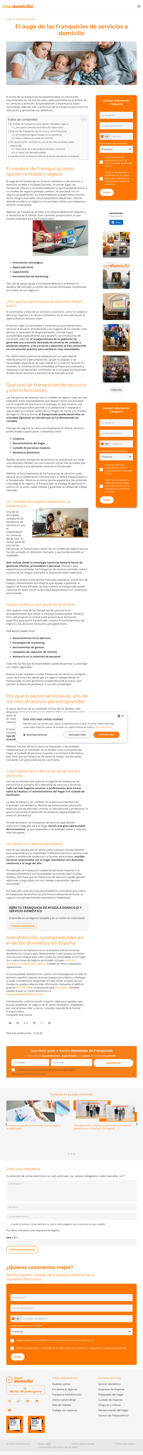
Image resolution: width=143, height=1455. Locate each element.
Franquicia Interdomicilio (67, 1394)
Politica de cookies (125, 1443)
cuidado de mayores (33, 963)
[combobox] (105, 136)
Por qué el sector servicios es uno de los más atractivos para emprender (42, 143)
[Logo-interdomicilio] (19, 6)
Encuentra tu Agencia (64, 1389)
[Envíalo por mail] (10, 1023)
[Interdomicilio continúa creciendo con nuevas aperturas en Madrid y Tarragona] (105, 1111)
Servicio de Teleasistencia (113, 1415)
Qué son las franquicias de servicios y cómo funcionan (38, 131)
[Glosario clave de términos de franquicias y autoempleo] (38, 1111)
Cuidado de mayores (110, 1399)
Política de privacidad (83, 1443)
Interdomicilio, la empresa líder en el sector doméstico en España (44, 156)
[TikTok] (18, 1401)
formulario (61, 987)
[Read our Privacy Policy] (133, 1074)
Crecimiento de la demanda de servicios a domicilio (40, 149)
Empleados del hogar (110, 1394)
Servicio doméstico (109, 1384)
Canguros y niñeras (109, 1405)
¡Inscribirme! (113, 1063)
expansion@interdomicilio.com (24, 994)
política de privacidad (114, 159)
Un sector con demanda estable (31, 152)
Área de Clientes (61, 1405)
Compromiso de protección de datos (58, 1447)
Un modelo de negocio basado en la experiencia (39, 134)
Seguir (118, 222)
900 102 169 (23, 987)
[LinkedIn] (37, 1401)
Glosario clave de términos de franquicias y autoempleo (33, 1127)
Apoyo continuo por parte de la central (34, 138)
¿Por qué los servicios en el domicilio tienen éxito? (40, 127)
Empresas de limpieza (111, 1389)
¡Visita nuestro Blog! (64, 1399)
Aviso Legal (44, 1443)
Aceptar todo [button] (106, 734)
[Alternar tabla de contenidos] (82, 119)
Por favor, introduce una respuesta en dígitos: (33, 1230)
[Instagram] (9, 1401)
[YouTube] (9, 1410)
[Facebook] (27, 1401)
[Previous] (6, 1124)
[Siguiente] (136, 1124)
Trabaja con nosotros (64, 1410)
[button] (139, 6)
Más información (103, 727)
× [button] (123, 716)
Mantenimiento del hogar (113, 1410)
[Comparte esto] (17, 1023)
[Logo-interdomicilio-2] (20, 1379)
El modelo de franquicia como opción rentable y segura (39, 123)
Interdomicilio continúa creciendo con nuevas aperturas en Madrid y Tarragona (102, 1127)
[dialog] (71, 727)
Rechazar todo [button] (77, 734)
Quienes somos (61, 1384)
